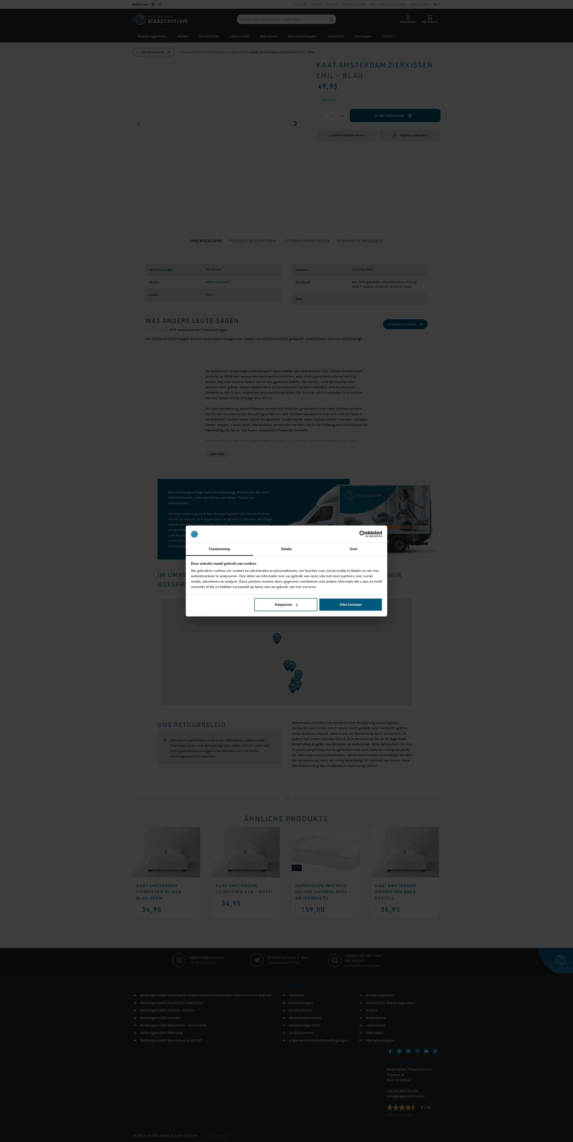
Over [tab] (353, 549)
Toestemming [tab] (219, 549)
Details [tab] (286, 549)
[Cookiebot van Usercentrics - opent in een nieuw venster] (362, 534)
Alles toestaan (351, 604)
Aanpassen (283, 604)
